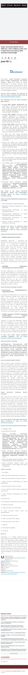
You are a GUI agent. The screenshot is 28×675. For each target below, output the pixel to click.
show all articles (14, 653)
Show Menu (14, 42)
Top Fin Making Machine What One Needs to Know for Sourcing (12, 622)
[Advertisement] (14, 24)
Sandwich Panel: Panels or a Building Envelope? (13, 632)
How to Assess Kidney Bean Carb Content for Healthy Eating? (12, 646)
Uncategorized (4, 661)
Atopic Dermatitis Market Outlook (10, 96)
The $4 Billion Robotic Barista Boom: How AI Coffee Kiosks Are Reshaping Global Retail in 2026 (14, 639)
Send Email (7, 562)
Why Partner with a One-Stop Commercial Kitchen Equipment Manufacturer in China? (12, 626)
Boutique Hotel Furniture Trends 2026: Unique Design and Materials (13, 642)
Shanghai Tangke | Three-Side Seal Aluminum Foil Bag (13, 635)
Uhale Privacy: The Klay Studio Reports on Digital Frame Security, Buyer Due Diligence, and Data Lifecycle (14, 618)
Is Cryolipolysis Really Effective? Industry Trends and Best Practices (13, 629)
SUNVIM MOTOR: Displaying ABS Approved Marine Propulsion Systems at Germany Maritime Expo (14, 650)
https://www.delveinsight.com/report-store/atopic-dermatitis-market (13, 573)
